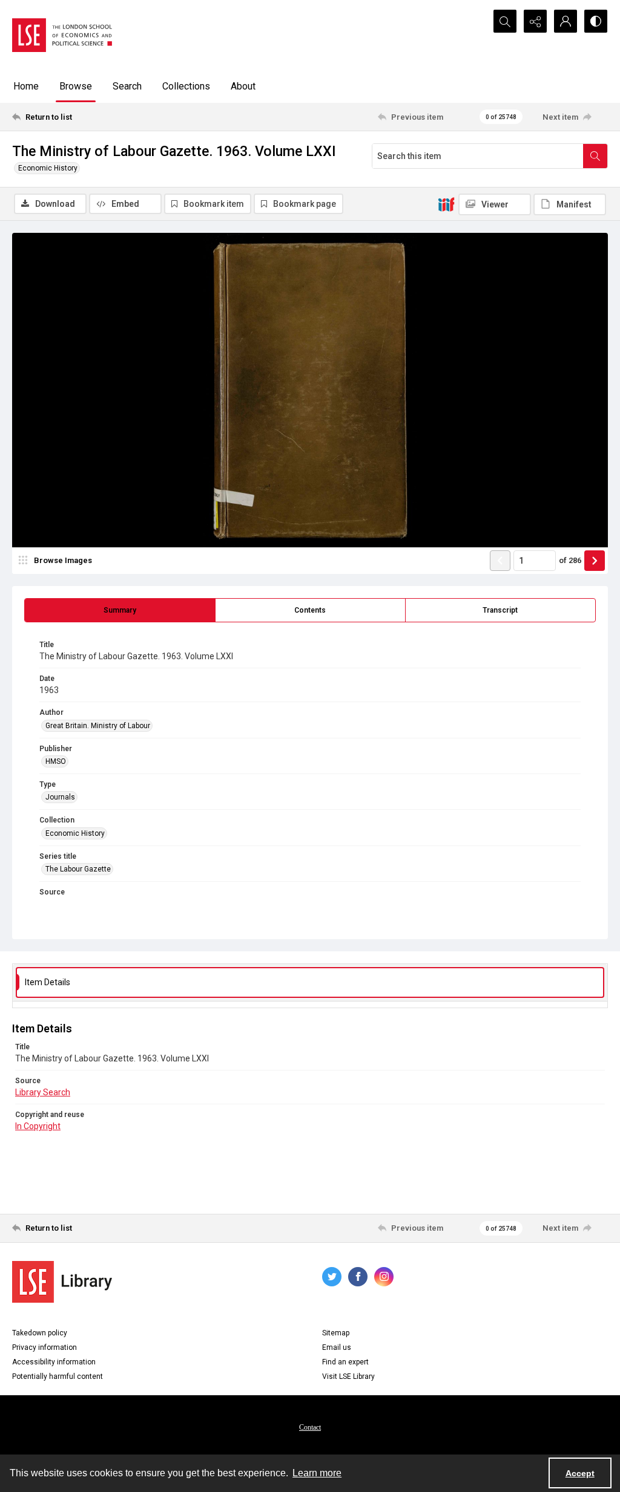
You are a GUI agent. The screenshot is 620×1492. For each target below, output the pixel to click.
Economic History (48, 168)
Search (127, 86)
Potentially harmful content (57, 1376)
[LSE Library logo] (62, 1282)
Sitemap (335, 1333)
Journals (60, 797)
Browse (75, 86)
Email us (336, 1347)
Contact (310, 1427)
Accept (580, 1473)
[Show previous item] (500, 560)
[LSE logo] (62, 35)
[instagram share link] (384, 1276)
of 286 (570, 560)
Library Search (42, 1092)
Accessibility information (54, 1362)
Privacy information (44, 1347)
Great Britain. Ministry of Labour (97, 726)
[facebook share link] (358, 1276)
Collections (186, 86)
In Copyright (38, 1126)
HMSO (55, 761)
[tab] (120, 610)
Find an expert (345, 1362)
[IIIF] (446, 204)
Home (26, 86)
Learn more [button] (316, 1473)
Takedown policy (39, 1333)
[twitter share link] (331, 1276)
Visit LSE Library (348, 1376)
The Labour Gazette (78, 869)
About (243, 86)
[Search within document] (595, 156)
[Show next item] (594, 560)
